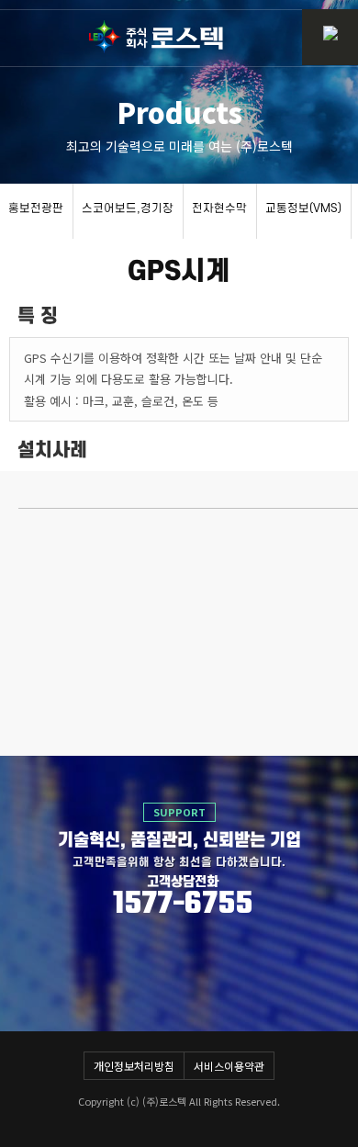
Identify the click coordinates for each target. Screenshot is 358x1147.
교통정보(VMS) (303, 208)
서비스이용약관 (229, 1066)
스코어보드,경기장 (127, 208)
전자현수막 (219, 208)
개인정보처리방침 (134, 1066)
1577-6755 (182, 904)
